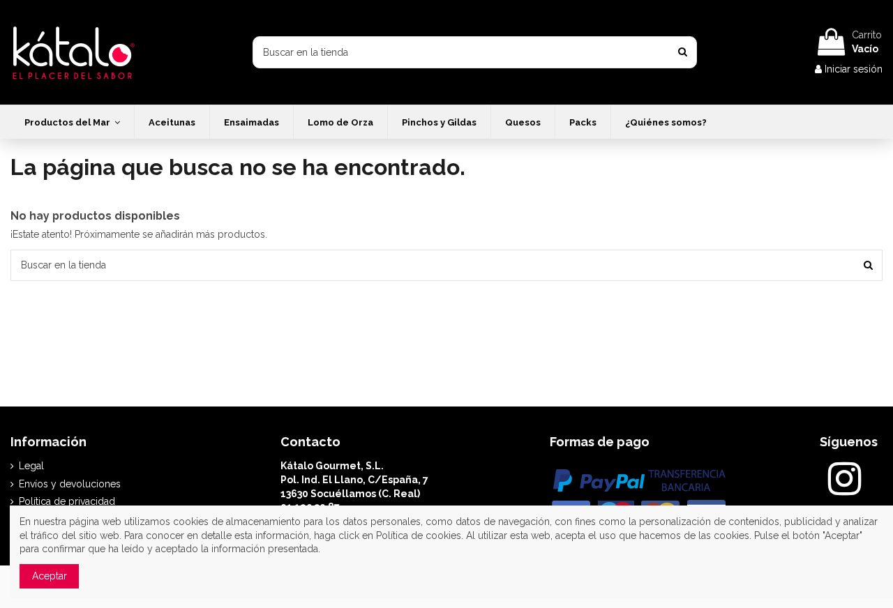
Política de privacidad (67, 501)
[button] (72, 122)
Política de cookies (418, 535)
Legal (31, 465)
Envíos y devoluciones (70, 483)
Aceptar (49, 576)
